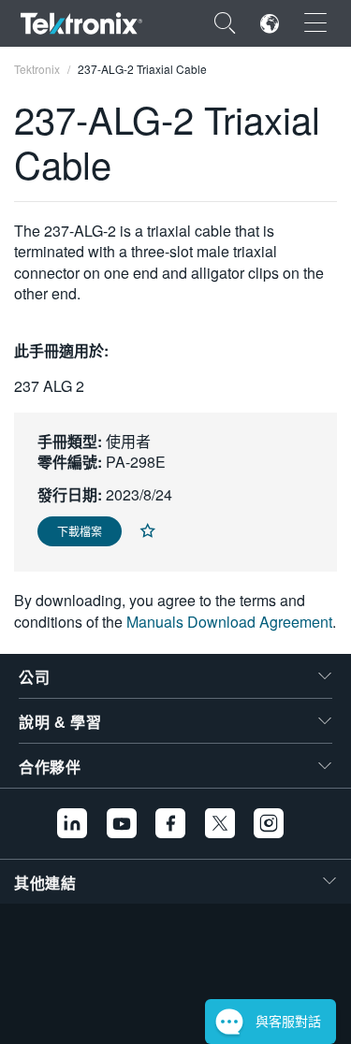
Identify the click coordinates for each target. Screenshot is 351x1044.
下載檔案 (79, 531)
